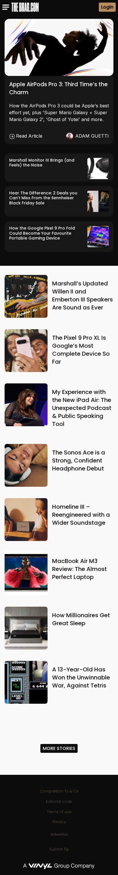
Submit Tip (59, 849)
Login (107, 7)
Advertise (59, 834)
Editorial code (59, 801)
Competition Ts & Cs (59, 791)
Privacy (59, 821)
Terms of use (59, 811)
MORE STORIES (59, 748)
